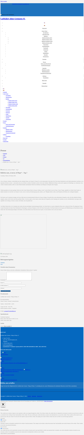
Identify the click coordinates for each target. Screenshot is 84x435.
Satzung (29, 396)
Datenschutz (44, 86)
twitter (45, 51)
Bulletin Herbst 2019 (47, 38)
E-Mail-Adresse (4, 285)
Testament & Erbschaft (45, 73)
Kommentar (3, 279)
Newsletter (45, 44)
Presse (44, 62)
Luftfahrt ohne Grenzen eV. (13, 18)
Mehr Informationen (48, 401)
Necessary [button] (3, 418)
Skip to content (4, 1)
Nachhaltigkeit (45, 46)
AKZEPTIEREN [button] (40, 401)
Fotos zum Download (46, 63)
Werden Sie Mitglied (5, 387)
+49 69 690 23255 (16, 4)
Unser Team (44, 31)
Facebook (46, 48)
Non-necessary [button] (4, 426)
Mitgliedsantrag (45, 71)
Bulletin (46, 36)
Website (2, 288)
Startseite (44, 28)
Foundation (45, 77)
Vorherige (3, 262)
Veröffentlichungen (45, 65)
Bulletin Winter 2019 (47, 39)
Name (2, 282)
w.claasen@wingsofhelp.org (10, 311)
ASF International (4, 354)
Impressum (34, 396)
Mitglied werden (46, 70)
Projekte (44, 59)
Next (2, 264)
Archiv (2, 326)
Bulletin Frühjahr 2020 (47, 41)
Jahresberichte (45, 34)
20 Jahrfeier (46, 32)
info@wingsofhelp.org (24, 4)
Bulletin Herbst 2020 (47, 43)
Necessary (4, 420)
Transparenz (46, 56)
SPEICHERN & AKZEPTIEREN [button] (8, 433)
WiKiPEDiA (46, 53)
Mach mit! (44, 80)
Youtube (46, 55)
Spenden (44, 68)
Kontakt (44, 83)
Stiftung (44, 76)
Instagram (45, 49)
